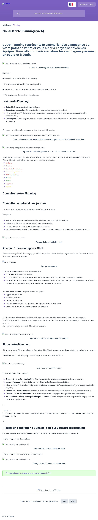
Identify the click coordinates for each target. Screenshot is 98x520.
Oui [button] (64, 501)
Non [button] (72, 501)
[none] (6, 4)
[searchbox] (49, 13)
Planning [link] (16, 25)
